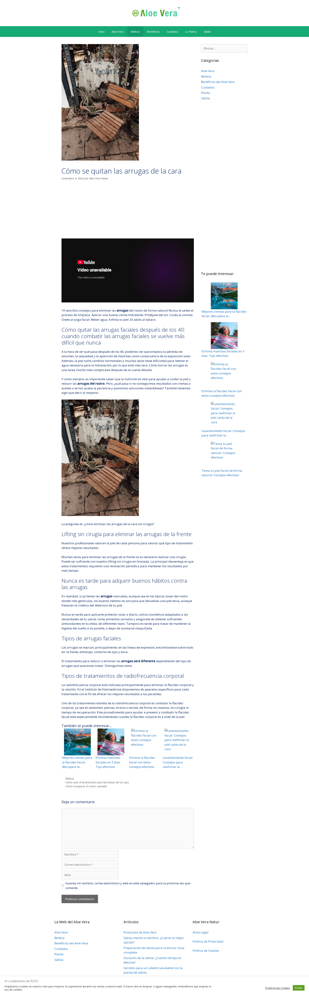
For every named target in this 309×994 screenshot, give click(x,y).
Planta (205, 93)
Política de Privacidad (208, 941)
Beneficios (153, 31)
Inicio (101, 31)
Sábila (207, 31)
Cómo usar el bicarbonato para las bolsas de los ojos (97, 782)
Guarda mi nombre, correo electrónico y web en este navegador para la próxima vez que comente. (127, 885)
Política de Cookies (206, 950)
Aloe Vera (118, 31)
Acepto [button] (298, 987)
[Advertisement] (128, 212)
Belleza (135, 31)
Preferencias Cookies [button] (277, 988)
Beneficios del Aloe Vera (218, 82)
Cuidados (172, 31)
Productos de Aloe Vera (140, 932)
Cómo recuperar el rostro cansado (86, 786)
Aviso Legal (201, 932)
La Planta (191, 31)
